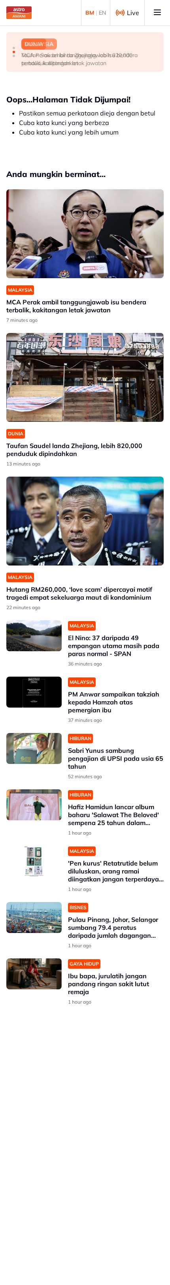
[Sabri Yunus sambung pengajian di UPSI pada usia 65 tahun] (34, 748)
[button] (14, 48)
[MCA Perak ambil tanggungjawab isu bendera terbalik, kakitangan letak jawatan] (85, 233)
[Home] (19, 12)
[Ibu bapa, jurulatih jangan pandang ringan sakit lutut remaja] (34, 974)
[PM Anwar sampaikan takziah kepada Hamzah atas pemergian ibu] (34, 692)
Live (133, 13)
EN (102, 12)
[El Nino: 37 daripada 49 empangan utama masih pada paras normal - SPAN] (34, 636)
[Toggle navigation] (157, 12)
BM (89, 12)
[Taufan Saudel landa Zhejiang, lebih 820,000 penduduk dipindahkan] (85, 377)
